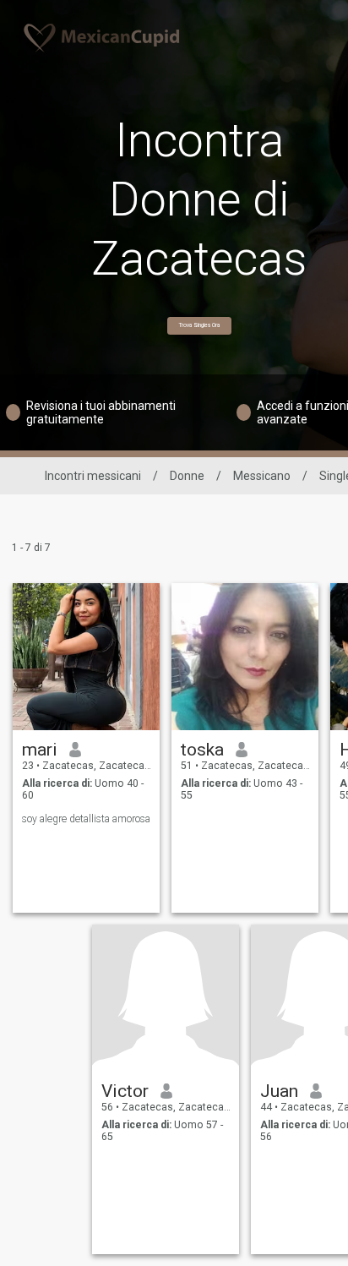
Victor (125, 1091)
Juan (279, 1091)
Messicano (262, 476)
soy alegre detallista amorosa (86, 819)
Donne (187, 476)
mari (39, 749)
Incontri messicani (93, 476)
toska (202, 749)
